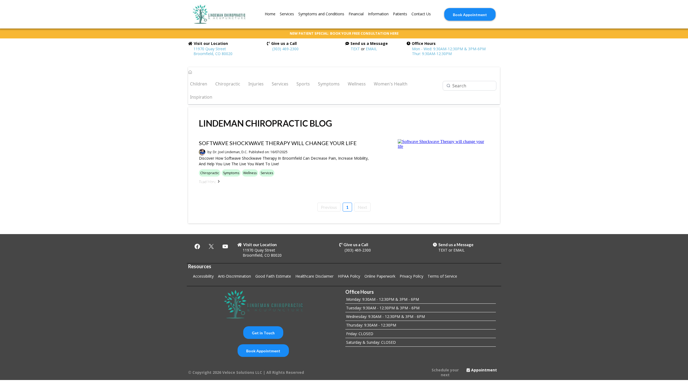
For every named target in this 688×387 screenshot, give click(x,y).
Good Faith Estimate (273, 276)
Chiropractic (227, 84)
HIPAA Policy (349, 276)
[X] (211, 246)
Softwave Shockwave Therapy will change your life (278, 143)
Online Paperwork (379, 276)
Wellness (357, 84)
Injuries (256, 84)
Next (362, 207)
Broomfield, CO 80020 (262, 255)
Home (270, 13)
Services (287, 13)
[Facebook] (197, 246)
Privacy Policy (411, 276)
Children (198, 84)
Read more (207, 181)
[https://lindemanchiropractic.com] (219, 14)
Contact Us (421, 13)
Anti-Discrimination (234, 276)
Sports (303, 84)
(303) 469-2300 (285, 48)
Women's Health (390, 84)
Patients (400, 13)
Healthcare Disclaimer (314, 276)
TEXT (355, 48)
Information (378, 13)
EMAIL (371, 48)
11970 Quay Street (259, 250)
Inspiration (201, 97)
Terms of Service (442, 276)
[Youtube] (225, 246)
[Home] (190, 73)
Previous (329, 207)
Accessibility (203, 276)
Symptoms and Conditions (321, 13)
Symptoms (329, 84)
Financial (356, 13)
